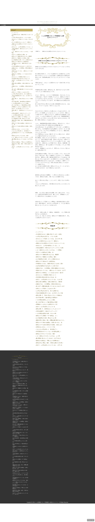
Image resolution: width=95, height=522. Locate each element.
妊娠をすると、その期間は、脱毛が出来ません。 (22, 87)
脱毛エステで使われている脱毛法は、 (21, 61)
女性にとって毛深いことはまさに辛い (21, 92)
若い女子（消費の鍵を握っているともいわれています (22, 90)
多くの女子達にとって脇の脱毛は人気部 (21, 105)
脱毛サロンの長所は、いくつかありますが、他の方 (22, 74)
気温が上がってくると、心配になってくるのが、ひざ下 (22, 71)
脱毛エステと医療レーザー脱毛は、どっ (21, 116)
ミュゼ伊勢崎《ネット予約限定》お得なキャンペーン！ (52, 36)
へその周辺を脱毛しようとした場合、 (21, 103)
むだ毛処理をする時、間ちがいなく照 (21, 118)
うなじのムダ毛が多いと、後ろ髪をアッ (21, 130)
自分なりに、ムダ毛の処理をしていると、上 (22, 46)
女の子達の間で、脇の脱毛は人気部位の (21, 101)
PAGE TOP (91, 520)
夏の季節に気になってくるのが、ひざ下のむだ (22, 140)
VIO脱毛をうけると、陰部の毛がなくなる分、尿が (21, 64)
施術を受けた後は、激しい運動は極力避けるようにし (22, 121)
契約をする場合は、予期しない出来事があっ (22, 142)
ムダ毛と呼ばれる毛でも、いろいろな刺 (21, 37)
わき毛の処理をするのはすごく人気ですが (22, 66)
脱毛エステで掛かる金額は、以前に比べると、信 (22, 124)
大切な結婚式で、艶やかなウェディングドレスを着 (22, 49)
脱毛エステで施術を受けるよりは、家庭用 (22, 56)
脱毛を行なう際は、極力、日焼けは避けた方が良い (22, 144)
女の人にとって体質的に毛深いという (21, 76)
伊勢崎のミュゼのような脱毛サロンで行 (21, 106)
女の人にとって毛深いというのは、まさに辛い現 (22, 40)
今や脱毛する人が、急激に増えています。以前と (22, 35)
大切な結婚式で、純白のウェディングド (21, 113)
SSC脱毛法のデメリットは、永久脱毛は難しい (22, 133)
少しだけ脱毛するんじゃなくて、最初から (22, 42)
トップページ (15, 32)
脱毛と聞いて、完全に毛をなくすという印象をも (22, 99)
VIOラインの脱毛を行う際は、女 (19, 54)
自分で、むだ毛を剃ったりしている (20, 108)
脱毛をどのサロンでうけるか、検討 (20, 135)
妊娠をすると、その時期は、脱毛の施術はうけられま (22, 68)
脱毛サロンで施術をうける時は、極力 (21, 58)
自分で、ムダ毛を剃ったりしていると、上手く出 (22, 147)
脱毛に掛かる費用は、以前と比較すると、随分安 (22, 84)
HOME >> (38, 51)
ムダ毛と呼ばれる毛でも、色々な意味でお (22, 93)
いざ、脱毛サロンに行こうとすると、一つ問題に (22, 52)
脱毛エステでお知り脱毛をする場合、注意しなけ (22, 127)
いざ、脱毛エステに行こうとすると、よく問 (22, 137)
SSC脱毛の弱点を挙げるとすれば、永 (21, 78)
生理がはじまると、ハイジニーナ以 (20, 129)
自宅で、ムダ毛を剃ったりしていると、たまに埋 (22, 81)
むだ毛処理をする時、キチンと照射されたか (22, 59)
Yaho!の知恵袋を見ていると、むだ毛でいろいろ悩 (22, 96)
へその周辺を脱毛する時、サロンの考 (21, 115)
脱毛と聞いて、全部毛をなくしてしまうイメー (22, 111)
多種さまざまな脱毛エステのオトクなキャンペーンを (22, 44)
